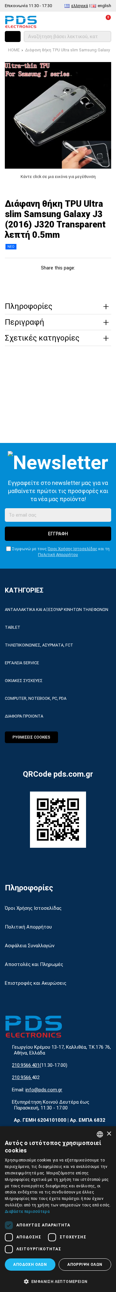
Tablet (12, 627)
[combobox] (100, 1134)
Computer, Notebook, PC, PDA (35, 698)
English (104, 5)
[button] (58, 1281)
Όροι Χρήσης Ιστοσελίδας (72, 548)
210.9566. (22, 1077)
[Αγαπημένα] (76, 21)
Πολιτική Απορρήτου (58, 554)
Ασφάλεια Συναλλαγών (29, 946)
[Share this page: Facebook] (21, 279)
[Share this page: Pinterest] (50, 279)
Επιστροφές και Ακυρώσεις (35, 983)
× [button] (108, 1133)
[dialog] (58, 1209)
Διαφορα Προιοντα (24, 716)
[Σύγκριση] (62, 21)
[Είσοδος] (90, 21)
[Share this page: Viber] (79, 279)
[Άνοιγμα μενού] (13, 36)
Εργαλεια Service (22, 662)
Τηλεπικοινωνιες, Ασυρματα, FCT (39, 645)
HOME (14, 49)
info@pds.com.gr (43, 1090)
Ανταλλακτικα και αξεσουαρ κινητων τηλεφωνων (56, 609)
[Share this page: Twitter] (36, 279)
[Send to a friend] (94, 279)
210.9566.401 (26, 1065)
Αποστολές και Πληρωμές (34, 964)
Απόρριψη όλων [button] (84, 1264)
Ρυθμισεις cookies (31, 737)
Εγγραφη (58, 533)
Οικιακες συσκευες (24, 680)
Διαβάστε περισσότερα (27, 1211)
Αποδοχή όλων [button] (30, 1264)
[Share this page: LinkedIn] (65, 279)
